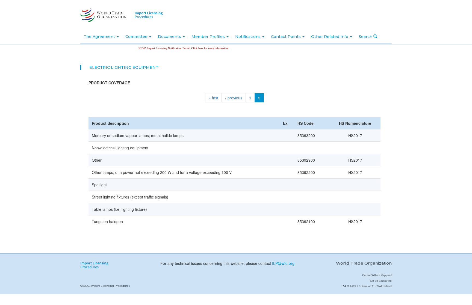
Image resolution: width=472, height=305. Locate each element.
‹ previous (233, 97)
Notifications (248, 36)
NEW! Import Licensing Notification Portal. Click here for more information (179, 48)
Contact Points (286, 36)
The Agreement (100, 36)
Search (366, 36)
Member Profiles (208, 36)
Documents (170, 36)
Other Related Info (330, 36)
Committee (137, 36)
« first (213, 97)
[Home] (102, 15)
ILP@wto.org (283, 263)
